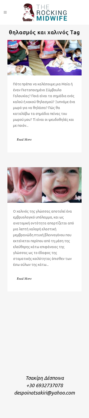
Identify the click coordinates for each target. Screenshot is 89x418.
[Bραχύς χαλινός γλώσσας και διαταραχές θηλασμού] (44, 185)
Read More (24, 140)
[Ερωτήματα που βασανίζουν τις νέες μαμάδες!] (44, 57)
